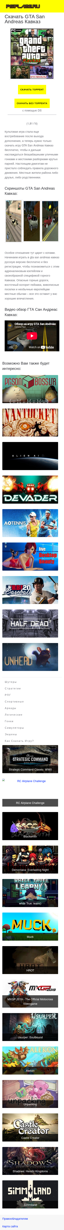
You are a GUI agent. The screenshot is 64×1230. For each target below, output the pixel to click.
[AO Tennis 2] (30, 523)
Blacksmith (30, 836)
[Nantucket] (30, 423)
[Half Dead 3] (30, 623)
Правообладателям (15, 1218)
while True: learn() (30, 903)
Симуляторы (14, 728)
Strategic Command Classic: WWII (30, 769)
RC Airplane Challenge (30, 803)
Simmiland (30, 1205)
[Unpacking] (30, 1094)
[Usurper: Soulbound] (30, 1027)
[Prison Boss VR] (30, 389)
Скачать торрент (32, 89)
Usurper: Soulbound (30, 1037)
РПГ (8, 695)
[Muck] (30, 927)
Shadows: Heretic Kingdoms (30, 1171)
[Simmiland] (30, 1194)
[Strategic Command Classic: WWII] (30, 759)
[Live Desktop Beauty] (30, 557)
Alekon (30, 1070)
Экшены (11, 734)
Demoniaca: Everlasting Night (30, 870)
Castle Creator (30, 1138)
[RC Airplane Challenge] (30, 793)
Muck (30, 937)
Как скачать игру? (19, 741)
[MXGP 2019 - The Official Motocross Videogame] (30, 994)
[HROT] (30, 960)
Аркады (10, 708)
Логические (14, 714)
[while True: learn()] (30, 893)
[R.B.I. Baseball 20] (30, 590)
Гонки (9, 721)
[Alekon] (30, 1060)
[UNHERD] (30, 657)
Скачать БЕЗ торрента (32, 103)
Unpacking (30, 1104)
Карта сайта (10, 1226)
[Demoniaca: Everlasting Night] (30, 860)
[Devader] (30, 490)
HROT (30, 970)
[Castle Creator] (30, 1127)
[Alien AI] (30, 456)
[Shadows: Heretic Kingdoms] (30, 1161)
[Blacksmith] (30, 826)
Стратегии (13, 688)
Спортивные (14, 701)
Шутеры (11, 682)
